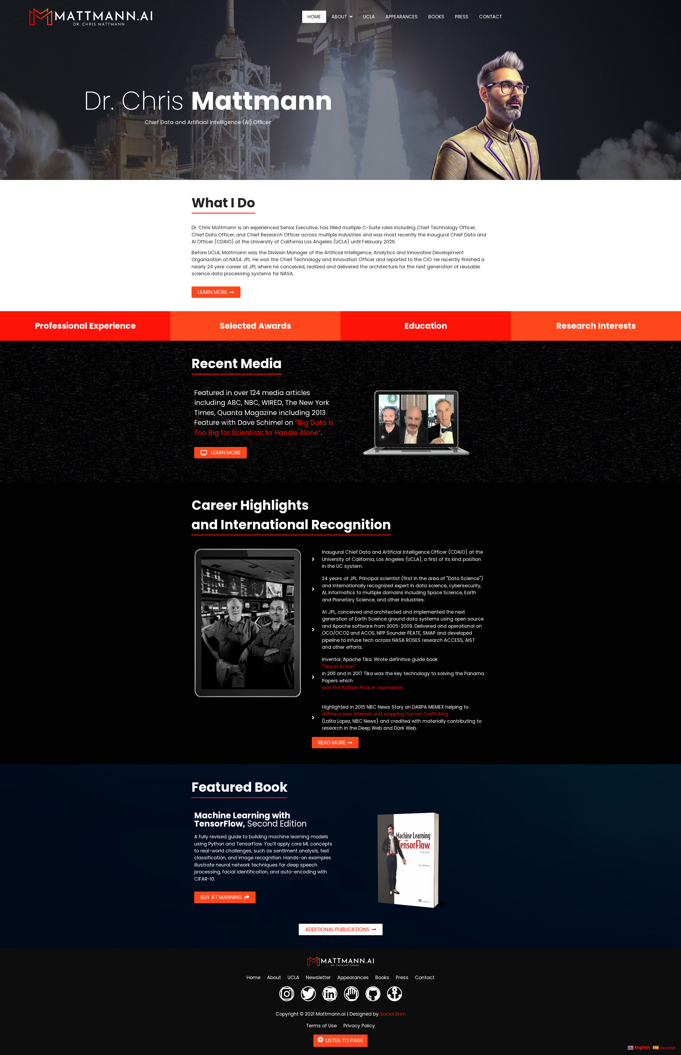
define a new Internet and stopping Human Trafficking (385, 714)
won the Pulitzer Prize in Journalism (362, 687)
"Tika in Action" (339, 666)
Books (436, 17)
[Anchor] (394, 993)
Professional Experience (85, 326)
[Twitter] (308, 993)
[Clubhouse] (351, 993)
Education (425, 326)
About (339, 17)
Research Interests (596, 326)
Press (461, 17)
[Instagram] (286, 993)
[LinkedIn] (329, 993)
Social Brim (393, 1014)
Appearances (401, 17)
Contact (490, 17)
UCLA (369, 17)
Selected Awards (255, 326)
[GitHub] (373, 993)
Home (314, 17)
